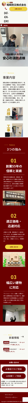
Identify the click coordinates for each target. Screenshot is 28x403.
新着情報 (6, 342)
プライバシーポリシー (11, 397)
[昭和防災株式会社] (14, 6)
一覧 (22, 337)
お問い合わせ (18, 9)
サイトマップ (9, 395)
